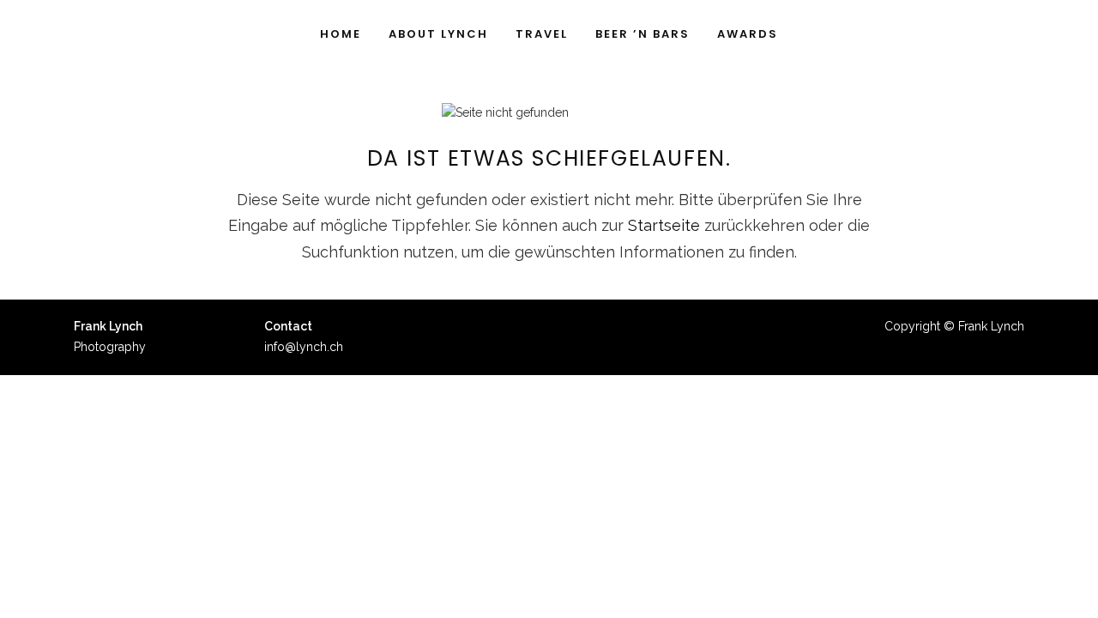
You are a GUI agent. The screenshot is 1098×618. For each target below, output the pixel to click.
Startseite (664, 225)
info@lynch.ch (303, 347)
